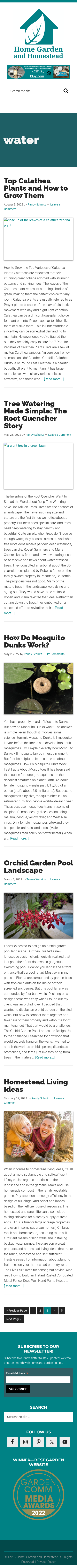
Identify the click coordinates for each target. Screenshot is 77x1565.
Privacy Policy (46, 1561)
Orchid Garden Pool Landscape (38, 866)
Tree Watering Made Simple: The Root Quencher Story (35, 414)
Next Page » (14, 1320)
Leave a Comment (59, 434)
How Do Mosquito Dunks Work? (34, 641)
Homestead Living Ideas (36, 1085)
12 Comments (55, 654)
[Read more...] (54, 379)
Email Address (17, 1373)
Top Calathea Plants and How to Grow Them (36, 188)
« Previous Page (16, 1312)
